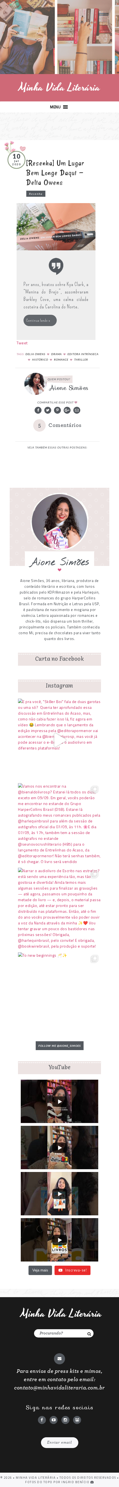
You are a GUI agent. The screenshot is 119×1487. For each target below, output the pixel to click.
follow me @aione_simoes (59, 1045)
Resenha (36, 193)
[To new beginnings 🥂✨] (59, 993)
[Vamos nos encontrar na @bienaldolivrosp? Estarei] (59, 824)
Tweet (22, 343)
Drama (56, 354)
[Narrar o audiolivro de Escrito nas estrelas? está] (59, 909)
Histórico (40, 359)
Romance (61, 359)
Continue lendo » (38, 320)
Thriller (81, 359)
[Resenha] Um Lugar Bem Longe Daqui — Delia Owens (55, 172)
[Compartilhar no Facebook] (38, 410)
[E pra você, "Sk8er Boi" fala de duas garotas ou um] (59, 740)
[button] (55, 106)
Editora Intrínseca (83, 354)
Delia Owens (35, 354)
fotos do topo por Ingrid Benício (57, 1482)
